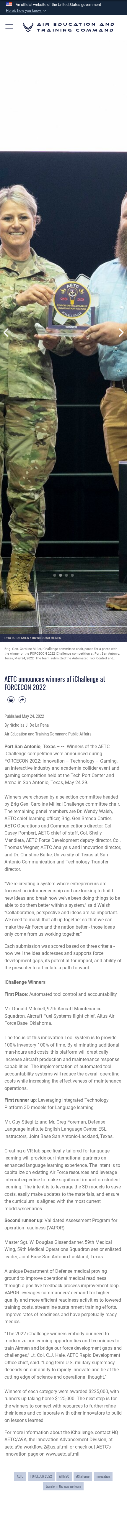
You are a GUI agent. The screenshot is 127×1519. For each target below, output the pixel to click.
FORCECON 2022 (41, 1476)
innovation (103, 1476)
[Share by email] (22, 699)
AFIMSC (64, 1476)
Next (120, 332)
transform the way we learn (63, 1486)
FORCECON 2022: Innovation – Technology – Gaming (60, 761)
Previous (6, 332)
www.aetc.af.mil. (63, 1454)
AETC (20, 1476)
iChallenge (82, 1476)
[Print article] (10, 699)
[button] (26, 11)
